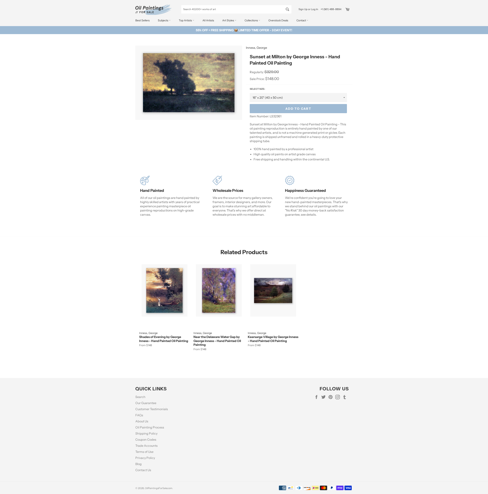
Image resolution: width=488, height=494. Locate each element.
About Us (141, 421)
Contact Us (143, 470)
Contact (301, 20)
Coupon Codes (145, 439)
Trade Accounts (146, 446)
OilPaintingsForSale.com (158, 488)
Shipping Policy (146, 433)
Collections (251, 20)
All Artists (208, 20)
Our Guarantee (145, 403)
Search (140, 397)
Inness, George (256, 48)
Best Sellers (142, 20)
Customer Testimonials (151, 409)
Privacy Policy (145, 458)
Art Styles (228, 20)
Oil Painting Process (149, 427)
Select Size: (257, 88)
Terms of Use (144, 452)
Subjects (163, 20)
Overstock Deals (278, 20)
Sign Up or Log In (308, 9)
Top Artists (186, 20)
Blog (138, 464)
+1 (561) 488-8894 (331, 9)
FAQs (139, 415)
